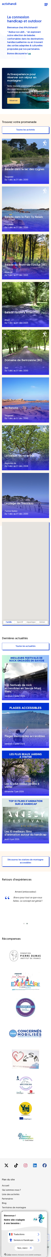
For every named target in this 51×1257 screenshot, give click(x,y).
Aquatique (31, 622)
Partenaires (7, 1199)
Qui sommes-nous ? (11, 1190)
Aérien (42, 622)
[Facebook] (44, 1166)
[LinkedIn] (35, 1166)
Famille (9, 622)
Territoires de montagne (14, 1208)
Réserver (14, 101)
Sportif (20, 622)
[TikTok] (16, 1166)
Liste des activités (10, 1195)
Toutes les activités (25, 130)
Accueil (5, 1186)
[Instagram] (26, 1166)
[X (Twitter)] (6, 1166)
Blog (4, 1203)
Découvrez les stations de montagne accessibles (25, 861)
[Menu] (46, 5)
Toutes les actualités (25, 646)
